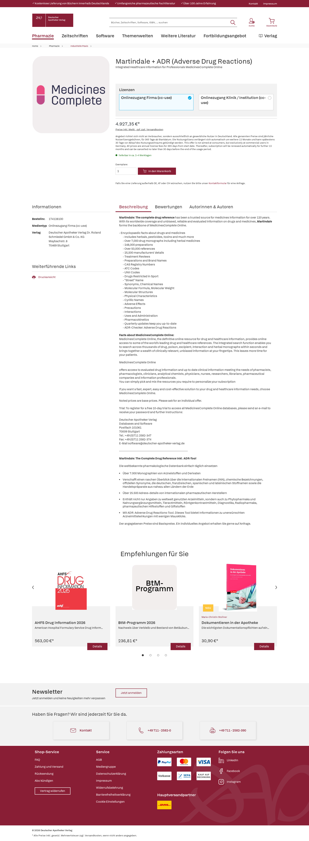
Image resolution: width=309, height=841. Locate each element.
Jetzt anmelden (131, 693)
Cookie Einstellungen (110, 802)
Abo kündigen (44, 781)
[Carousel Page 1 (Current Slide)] (143, 655)
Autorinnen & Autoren (211, 207)
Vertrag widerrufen (52, 791)
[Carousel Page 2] (150, 655)
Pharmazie (54, 46)
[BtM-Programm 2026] (155, 587)
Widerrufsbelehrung (109, 788)
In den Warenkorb (159, 171)
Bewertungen (168, 207)
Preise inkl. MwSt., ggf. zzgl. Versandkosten (139, 129)
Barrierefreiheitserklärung (113, 795)
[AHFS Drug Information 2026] (71, 587)
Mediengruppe (106, 767)
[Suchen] (233, 22)
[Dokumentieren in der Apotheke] (238, 587)
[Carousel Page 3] (158, 655)
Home (35, 46)
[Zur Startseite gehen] (52, 20)
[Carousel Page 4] (166, 655)
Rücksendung (44, 774)
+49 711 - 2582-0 (159, 730)
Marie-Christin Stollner (214, 617)
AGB (99, 760)
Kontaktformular (218, 183)
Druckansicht (46, 277)
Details (97, 646)
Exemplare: (122, 164)
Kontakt (253, 3)
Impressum (270, 3)
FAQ (37, 760)
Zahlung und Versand (49, 767)
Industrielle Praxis (79, 46)
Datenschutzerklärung (111, 774)
